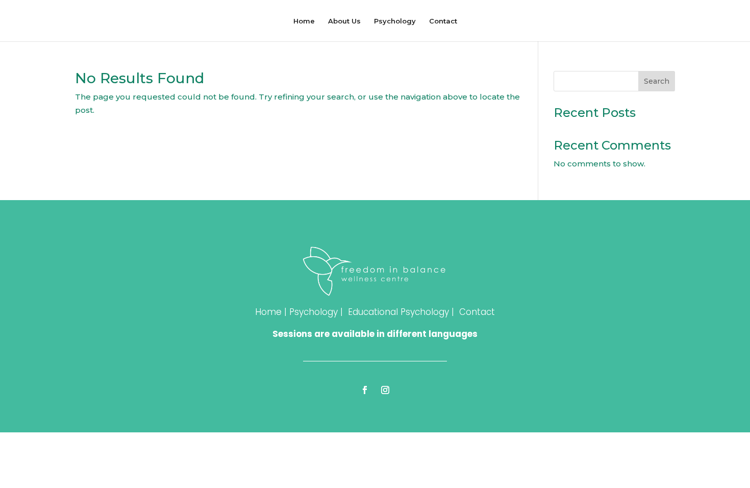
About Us (344, 21)
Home (304, 21)
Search (656, 81)
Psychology (395, 21)
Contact (443, 21)
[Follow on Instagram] (385, 390)
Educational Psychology (398, 312)
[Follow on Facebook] (365, 390)
